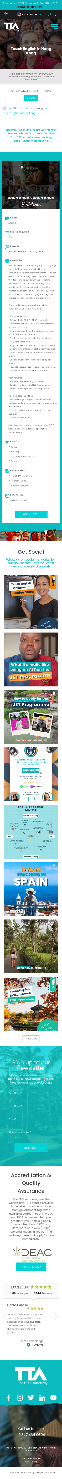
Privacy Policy (31, 1461)
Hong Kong (37, 108)
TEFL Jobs (18, 108)
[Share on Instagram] (20, 1398)
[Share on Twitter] (31, 1398)
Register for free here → (31, 6)
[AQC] (31, 1253)
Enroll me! (31, 79)
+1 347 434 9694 (31, 1434)
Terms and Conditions (31, 1458)
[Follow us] (42, 1398)
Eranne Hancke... (18, 1305)
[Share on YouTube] (53, 1398)
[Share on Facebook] (9, 1398)
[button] (31, 602)
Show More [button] (31, 1038)
